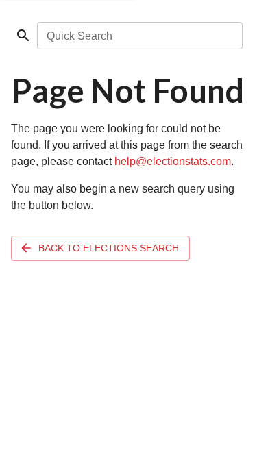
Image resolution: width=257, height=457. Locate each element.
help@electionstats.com (172, 161)
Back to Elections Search (108, 248)
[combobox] (138, 35)
